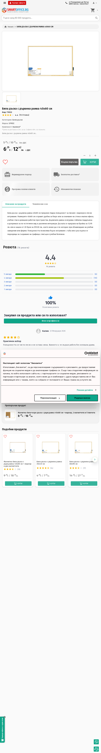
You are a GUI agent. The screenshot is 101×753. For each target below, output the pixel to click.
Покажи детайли (85, 390)
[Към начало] (15, 10)
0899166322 (74, 4)
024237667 (84, 4)
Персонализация (48, 398)
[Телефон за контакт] (96, 741)
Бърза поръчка (69, 162)
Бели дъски (17, 120)
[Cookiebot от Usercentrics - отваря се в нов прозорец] (86, 354)
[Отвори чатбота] (96, 749)
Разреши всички (82, 398)
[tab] (15, 204)
